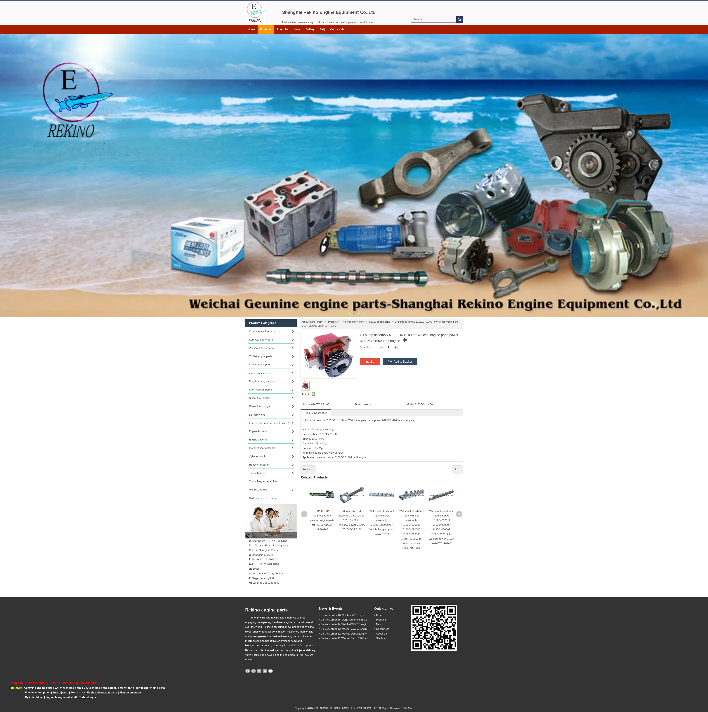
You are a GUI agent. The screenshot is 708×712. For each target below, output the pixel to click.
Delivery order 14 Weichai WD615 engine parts (348, 624)
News (297, 29)
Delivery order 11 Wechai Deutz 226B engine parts (350, 638)
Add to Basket (403, 361)
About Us (283, 29)
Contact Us (337, 29)
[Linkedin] (259, 670)
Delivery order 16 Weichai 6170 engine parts (347, 615)
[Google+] (253, 670)
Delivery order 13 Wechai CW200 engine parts (348, 628)
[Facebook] (247, 670)
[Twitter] (265, 670)
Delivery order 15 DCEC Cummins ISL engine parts (350, 619)
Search (459, 19)
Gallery (310, 29)
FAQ (322, 29)
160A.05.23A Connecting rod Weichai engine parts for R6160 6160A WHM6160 (322, 520)
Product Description (315, 412)
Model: (307, 404)
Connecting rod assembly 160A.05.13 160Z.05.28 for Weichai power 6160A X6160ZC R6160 (352, 520)
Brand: (359, 404)
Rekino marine (35, 683)
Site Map (381, 638)
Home (251, 29)
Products (266, 29)
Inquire (369, 361)
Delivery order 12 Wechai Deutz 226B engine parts (350, 633)
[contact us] (271, 521)
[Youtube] (270, 670)
